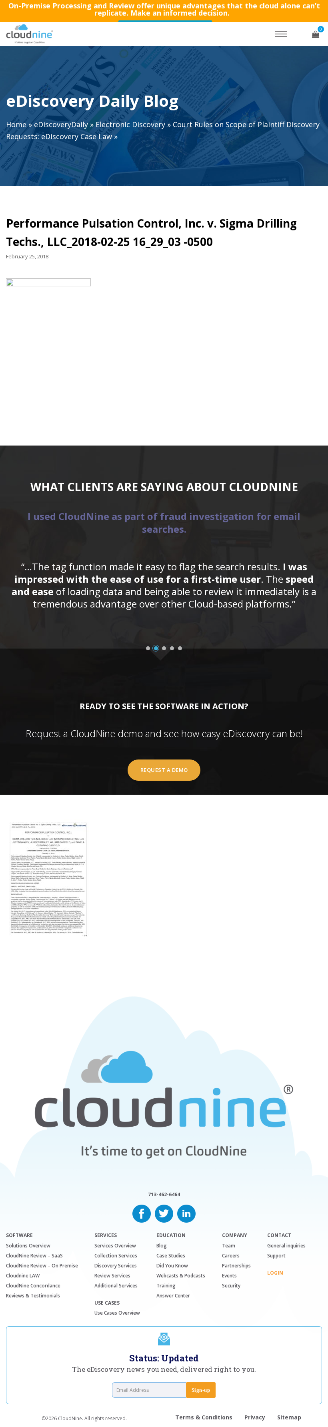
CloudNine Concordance (33, 1285)
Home (16, 124)
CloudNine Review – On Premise (42, 1265)
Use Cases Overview (117, 1312)
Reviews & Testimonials (33, 1295)
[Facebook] (141, 1212)
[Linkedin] (186, 1212)
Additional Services (116, 1285)
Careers (231, 1255)
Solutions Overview (28, 1245)
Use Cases (107, 1303)
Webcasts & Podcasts (180, 1275)
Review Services (112, 1275)
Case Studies (170, 1255)
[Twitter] (164, 1212)
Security (231, 1285)
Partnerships (236, 1265)
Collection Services (115, 1255)
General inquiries (286, 1245)
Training (166, 1285)
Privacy (254, 1417)
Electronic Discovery (130, 124)
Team (228, 1245)
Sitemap (289, 1417)
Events (229, 1275)
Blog (161, 1245)
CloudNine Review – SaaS (34, 1255)
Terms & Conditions (203, 1417)
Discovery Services (115, 1265)
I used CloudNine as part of (164, 523)
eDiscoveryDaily (61, 124)
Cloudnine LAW (23, 1275)
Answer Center (173, 1295)
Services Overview (115, 1245)
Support (276, 1255)
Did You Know (172, 1265)
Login (275, 1272)
